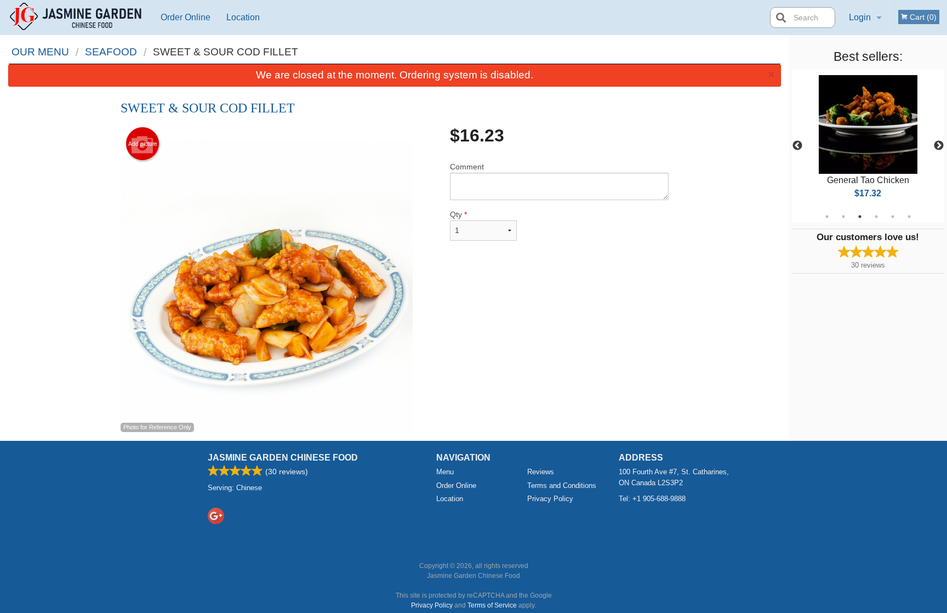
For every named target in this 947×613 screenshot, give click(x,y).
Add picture (142, 143)
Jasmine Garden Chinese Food (283, 457)
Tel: (652, 499)
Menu (445, 472)
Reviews (540, 472)
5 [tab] (892, 216)
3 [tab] (859, 216)
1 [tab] (827, 216)
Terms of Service (492, 605)
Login (860, 17)
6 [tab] (909, 216)
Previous (797, 145)
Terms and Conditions (561, 485)
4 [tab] (876, 216)
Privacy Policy (550, 499)
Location (243, 17)
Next (938, 145)
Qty (458, 214)
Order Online (185, 17)
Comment (467, 166)
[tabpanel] (868, 145)
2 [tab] (843, 216)
